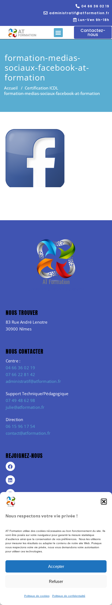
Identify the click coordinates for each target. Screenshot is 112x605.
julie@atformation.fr (25, 407)
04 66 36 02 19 (20, 367)
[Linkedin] (10, 480)
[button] (104, 501)
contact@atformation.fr (28, 433)
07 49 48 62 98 (20, 400)
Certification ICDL (41, 88)
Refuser (56, 581)
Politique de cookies (36, 595)
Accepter (56, 566)
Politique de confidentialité (68, 595)
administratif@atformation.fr (33, 381)
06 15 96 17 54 (20, 426)
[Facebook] (10, 466)
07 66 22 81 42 (20, 374)
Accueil (11, 88)
